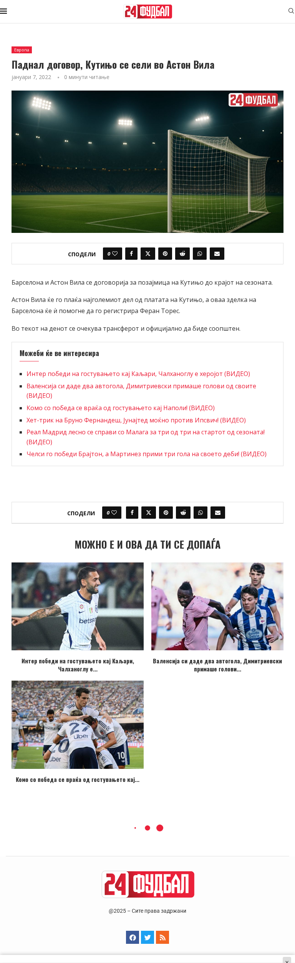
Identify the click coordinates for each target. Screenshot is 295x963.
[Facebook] (132, 937)
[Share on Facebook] (131, 253)
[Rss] (162, 937)
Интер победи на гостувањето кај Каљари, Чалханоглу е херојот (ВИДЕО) (138, 373)
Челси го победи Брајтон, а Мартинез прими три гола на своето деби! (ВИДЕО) (147, 454)
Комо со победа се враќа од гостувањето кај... (77, 779)
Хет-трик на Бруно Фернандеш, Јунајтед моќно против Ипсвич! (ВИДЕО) (136, 420)
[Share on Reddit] (182, 253)
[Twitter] (147, 937)
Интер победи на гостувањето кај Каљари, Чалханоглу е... (78, 664)
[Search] (291, 11)
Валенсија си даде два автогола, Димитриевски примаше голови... (217, 664)
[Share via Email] (217, 253)
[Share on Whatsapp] (200, 253)
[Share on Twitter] (148, 253)
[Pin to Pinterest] (165, 253)
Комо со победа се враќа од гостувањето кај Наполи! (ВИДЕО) (121, 408)
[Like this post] (115, 253)
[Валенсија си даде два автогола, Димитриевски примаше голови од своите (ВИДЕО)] (217, 606)
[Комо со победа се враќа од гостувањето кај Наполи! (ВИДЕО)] (78, 724)
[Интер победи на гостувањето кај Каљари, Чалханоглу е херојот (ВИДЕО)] (78, 606)
